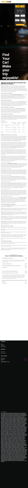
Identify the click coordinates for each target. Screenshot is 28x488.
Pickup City (16, 14)
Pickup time (22, 18)
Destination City (22, 14)
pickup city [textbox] (16, 15)
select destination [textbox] (23, 15)
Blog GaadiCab (3, 358)
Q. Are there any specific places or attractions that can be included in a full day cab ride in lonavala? (13, 281)
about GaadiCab (3, 359)
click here (25, 159)
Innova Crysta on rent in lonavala (16, 147)
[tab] (14, 258)
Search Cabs (20, 24)
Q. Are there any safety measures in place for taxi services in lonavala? (11, 265)
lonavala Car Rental (22, 101)
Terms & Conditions (3, 346)
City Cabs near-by (4, 267)
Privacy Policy (3, 345)
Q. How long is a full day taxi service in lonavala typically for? (10, 271)
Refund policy (2, 344)
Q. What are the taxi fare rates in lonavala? (7, 258)
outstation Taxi (3, 351)
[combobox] (17, 16)
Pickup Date (16, 18)
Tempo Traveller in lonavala (19, 108)
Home (1, 343)
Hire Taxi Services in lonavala (17, 94)
